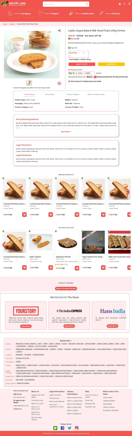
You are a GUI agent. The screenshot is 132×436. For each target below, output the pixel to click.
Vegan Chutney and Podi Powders (61, 371)
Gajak (52, 344)
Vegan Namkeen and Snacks (60, 373)
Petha (123, 344)
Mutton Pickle (21, 368)
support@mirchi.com (20, 406)
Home (5, 24)
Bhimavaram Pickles (98, 365)
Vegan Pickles (86, 373)
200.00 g (33, 206)
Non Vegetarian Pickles (69, 365)
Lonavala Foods (36, 261)
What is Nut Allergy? (74, 404)
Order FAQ (89, 400)
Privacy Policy (54, 398)
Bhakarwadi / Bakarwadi (24, 349)
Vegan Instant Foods (24, 373)
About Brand (49, 94)
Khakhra (53, 349)
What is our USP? (37, 404)
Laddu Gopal (97, 43)
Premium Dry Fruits (22, 358)
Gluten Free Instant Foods (64, 376)
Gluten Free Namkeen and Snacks (27, 376)
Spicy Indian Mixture (104, 349)
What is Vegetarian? (74, 414)
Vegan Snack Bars (111, 373)
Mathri (60, 349)
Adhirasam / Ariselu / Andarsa (26, 344)
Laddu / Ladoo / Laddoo (106, 344)
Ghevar (58, 344)
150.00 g (112, 206)
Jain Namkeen (30, 380)
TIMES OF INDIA (109, 407)
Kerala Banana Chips (41, 349)
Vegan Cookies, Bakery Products (84, 371)
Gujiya (64, 344)
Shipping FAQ (90, 404)
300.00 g (85, 206)
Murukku (68, 349)
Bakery (12, 24)
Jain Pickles (19, 380)
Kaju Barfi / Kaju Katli (76, 344)
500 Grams (60, 259)
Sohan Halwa (52, 346)
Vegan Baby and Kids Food (25, 371)
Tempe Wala (87, 261)
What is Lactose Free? (74, 401)
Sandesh (31, 346)
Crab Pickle (110, 365)
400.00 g (7, 206)
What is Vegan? (72, 410)
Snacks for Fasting (23, 383)
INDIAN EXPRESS (109, 401)
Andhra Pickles (32, 365)
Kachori (19, 351)
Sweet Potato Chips (120, 349)
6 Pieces (112, 259)
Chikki (46, 344)
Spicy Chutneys (84, 365)
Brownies (28, 354)
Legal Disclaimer (55, 395)
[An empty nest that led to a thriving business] (69, 308)
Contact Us (17, 409)
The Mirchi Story (37, 400)
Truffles (18, 362)
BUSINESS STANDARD (111, 410)
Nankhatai (19, 354)
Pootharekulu (21, 346)
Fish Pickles (55, 365)
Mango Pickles (20, 365)
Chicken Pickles (44, 365)
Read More (25, 326)
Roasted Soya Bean (89, 349)
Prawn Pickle (120, 365)
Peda (117, 344)
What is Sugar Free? (74, 407)
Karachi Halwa (90, 344)
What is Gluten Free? (74, 398)
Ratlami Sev (77, 349)
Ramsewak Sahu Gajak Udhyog (67, 261)
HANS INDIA (107, 404)
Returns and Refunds (56, 401)
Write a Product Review (66, 288)
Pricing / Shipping (72, 94)
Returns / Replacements (96, 94)
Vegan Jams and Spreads (41, 373)
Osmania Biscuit (38, 354)
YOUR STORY (107, 398)
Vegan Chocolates (42, 371)
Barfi (39, 344)
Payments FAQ (90, 407)
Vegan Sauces (98, 373)
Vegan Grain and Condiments (107, 371)
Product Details (29, 94)
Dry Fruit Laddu (41, 346)
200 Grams (34, 259)
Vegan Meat (76, 373)
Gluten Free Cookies (47, 376)
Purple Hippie (114, 261)
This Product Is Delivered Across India (86, 81)
